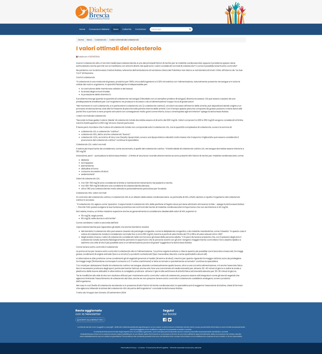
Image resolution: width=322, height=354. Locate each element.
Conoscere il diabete (99, 29)
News (115, 29)
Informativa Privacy (128, 347)
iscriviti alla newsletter (90, 320)
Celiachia (126, 29)
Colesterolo (100, 39)
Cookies (141, 347)
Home (82, 29)
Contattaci (140, 29)
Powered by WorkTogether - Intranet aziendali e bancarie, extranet (173, 347)
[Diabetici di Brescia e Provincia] (117, 13)
